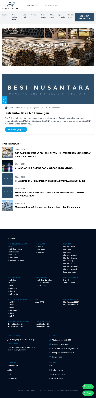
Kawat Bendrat (41, 249)
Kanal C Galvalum (42, 283)
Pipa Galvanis (61, 16)
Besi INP (10, 316)
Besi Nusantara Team (16, 108)
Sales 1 (89, 387)
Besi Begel (39, 252)
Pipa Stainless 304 (42, 327)
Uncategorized (54, 108)
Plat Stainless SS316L (71, 305)
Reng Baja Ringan (42, 285)
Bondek (66, 280)
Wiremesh (35, 15)
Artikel (10, 370)
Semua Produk (4, 16)
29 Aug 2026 (20, 149)
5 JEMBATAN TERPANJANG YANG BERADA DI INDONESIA (43, 167)
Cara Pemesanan (56, 378)
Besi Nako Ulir (12, 294)
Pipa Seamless (13, 252)
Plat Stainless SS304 (71, 302)
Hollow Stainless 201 (15, 324)
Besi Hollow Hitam (14, 17)
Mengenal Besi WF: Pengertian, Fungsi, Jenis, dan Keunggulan (47, 207)
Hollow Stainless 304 (15, 327)
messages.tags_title (52, 50)
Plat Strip (11, 283)
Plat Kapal (67, 249)
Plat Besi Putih (69, 263)
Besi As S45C (12, 288)
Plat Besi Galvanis (70, 255)
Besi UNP (11, 313)
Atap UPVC (52, 16)
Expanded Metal (69, 272)
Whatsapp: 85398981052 (61, 340)
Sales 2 (89, 393)
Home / (38, 50)
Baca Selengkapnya (16, 129)
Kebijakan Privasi (56, 370)
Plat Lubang (68, 261)
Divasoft (74, 390)
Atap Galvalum (69, 283)
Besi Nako (25, 16)
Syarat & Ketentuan (57, 374)
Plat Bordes (67, 252)
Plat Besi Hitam (70, 16)
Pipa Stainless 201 (42, 324)
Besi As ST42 (12, 285)
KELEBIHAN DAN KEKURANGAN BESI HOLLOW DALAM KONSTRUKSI (50, 181)
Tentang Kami (12, 366)
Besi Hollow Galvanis (15, 260)
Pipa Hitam (11, 255)
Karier (9, 374)
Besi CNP (11, 302)
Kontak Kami (12, 378)
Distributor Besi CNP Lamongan (27, 113)
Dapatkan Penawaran (84, 17)
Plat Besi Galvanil (70, 269)
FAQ (51, 366)
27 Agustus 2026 (36, 108)
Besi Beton (11, 280)
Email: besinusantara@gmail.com (65, 348)
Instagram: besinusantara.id (63, 353)
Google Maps (57, 357)
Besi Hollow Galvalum (43, 280)
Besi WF (10, 307)
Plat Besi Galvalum (70, 266)
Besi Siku (11, 305)
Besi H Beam (43, 16)
